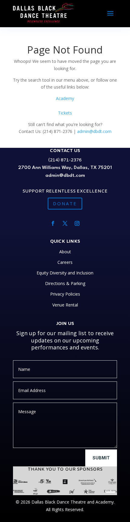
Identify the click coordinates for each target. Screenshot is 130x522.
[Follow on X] (65, 223)
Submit (101, 457)
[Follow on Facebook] (53, 223)
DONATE (65, 203)
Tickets (65, 113)
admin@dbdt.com (94, 131)
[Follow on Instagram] (77, 223)
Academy (65, 98)
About (65, 252)
